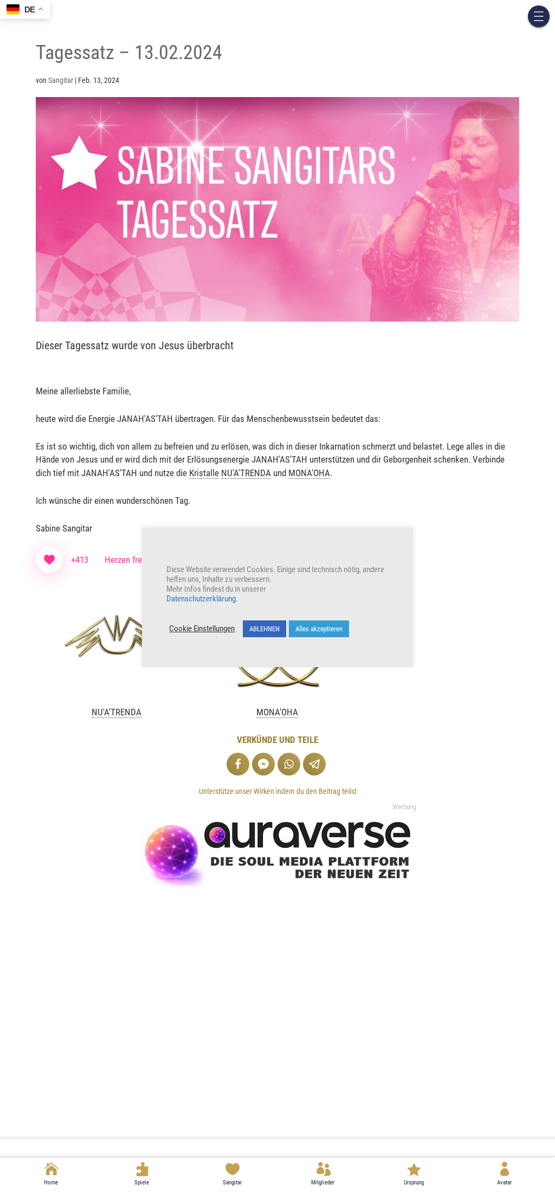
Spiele (141, 1182)
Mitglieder (322, 1182)
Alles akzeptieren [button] (319, 629)
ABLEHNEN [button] (264, 629)
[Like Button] (49, 559)
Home (51, 1182)
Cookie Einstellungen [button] (202, 628)
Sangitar (232, 1182)
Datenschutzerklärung (201, 599)
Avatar (504, 1182)
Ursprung (414, 1182)
